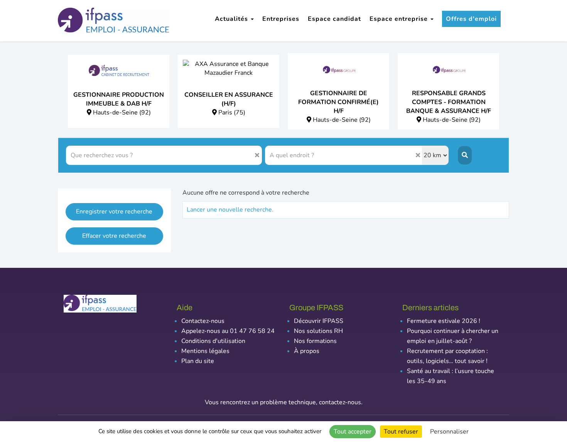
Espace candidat (334, 19)
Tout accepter (352, 431)
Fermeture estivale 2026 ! (443, 321)
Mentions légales (205, 351)
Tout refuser (401, 431)
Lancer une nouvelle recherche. (230, 209)
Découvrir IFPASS (318, 321)
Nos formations (315, 341)
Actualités (232, 19)
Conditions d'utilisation (213, 341)
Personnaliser (449, 431)
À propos (306, 351)
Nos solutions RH (318, 331)
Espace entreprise (400, 19)
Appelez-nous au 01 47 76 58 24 (228, 331)
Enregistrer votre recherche (114, 211)
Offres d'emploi (471, 19)
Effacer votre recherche (114, 236)
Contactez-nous (202, 321)
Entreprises (280, 19)
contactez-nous (340, 402)
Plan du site (197, 361)
